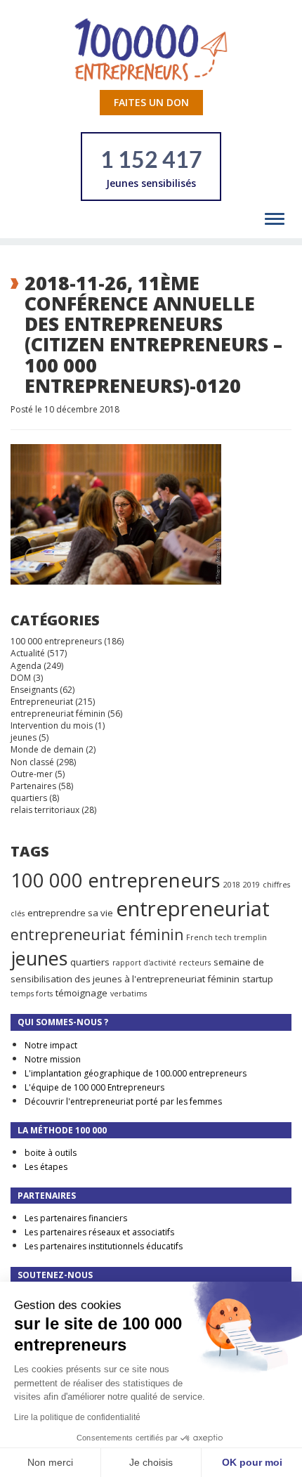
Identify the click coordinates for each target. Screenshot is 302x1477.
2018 (231, 885)
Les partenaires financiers (76, 1218)
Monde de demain (47, 749)
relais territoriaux (45, 810)
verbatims (128, 993)
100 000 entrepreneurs (56, 641)
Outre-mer (32, 774)
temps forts (32, 993)
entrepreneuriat (193, 908)
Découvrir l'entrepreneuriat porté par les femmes (123, 1101)
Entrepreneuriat (42, 702)
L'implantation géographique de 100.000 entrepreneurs (136, 1073)
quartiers (29, 798)
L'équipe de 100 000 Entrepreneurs (94, 1087)
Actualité (28, 653)
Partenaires (33, 786)
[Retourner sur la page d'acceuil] (151, 49)
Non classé (32, 762)
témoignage (81, 993)
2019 (251, 885)
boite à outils (51, 1153)
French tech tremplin (226, 937)
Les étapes (46, 1167)
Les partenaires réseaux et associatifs (99, 1232)
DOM (21, 678)
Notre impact (51, 1045)
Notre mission (53, 1059)
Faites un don (151, 102)
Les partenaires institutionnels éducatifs (104, 1246)
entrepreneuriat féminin (58, 714)
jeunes (24, 737)
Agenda (26, 666)
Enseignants (34, 690)
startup (257, 978)
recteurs (195, 963)
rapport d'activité (144, 963)
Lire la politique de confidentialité (77, 1417)
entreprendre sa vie (70, 912)
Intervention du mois (52, 725)
